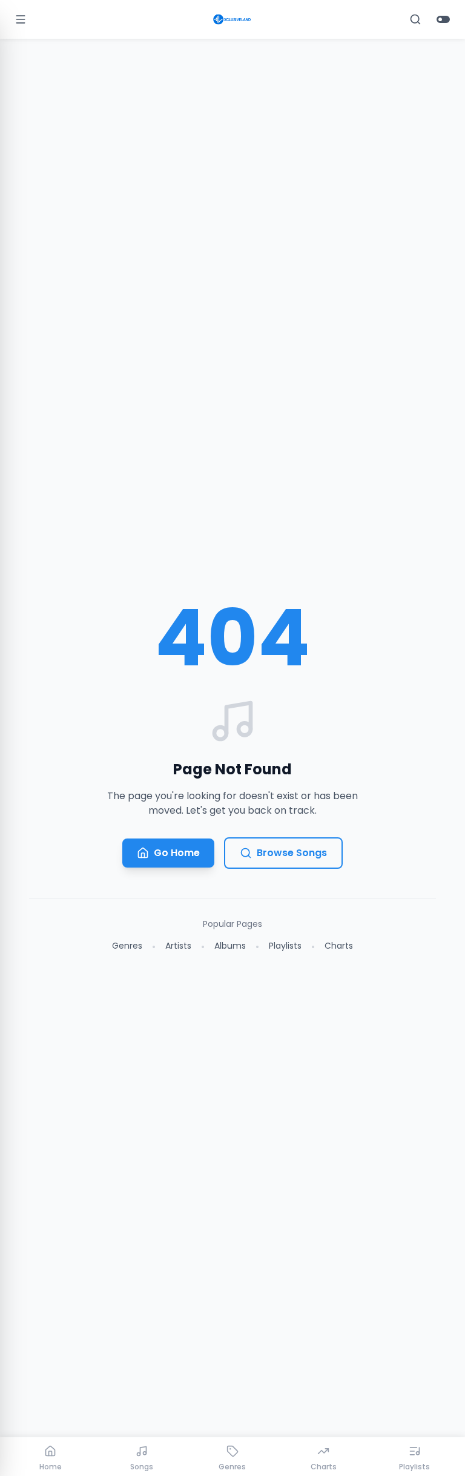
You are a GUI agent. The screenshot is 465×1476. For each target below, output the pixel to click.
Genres (127, 946)
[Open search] (415, 19)
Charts (339, 946)
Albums (230, 946)
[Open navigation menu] (20, 19)
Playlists (285, 946)
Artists (178, 946)
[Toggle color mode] (443, 19)
